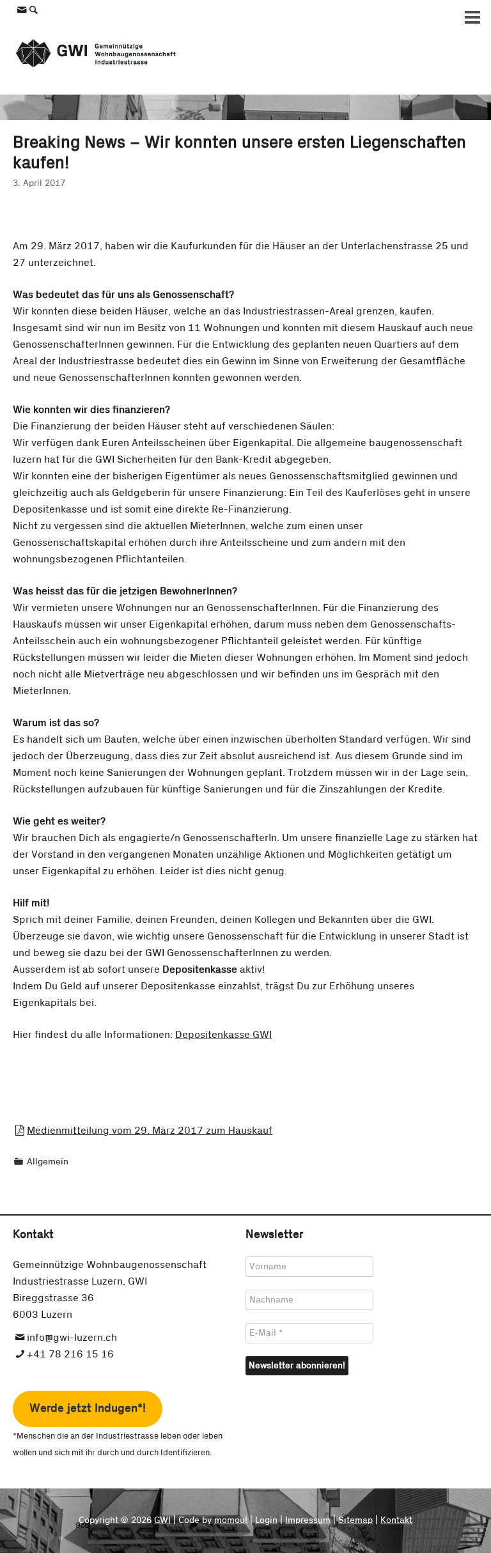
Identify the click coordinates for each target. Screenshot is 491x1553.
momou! (230, 1520)
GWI (162, 1520)
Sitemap (355, 1520)
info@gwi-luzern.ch (72, 1337)
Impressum (308, 1520)
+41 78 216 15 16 (70, 1354)
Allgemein (47, 1162)
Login (266, 1520)
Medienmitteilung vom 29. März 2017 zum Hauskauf (149, 1130)
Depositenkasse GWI (223, 1034)
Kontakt (396, 1520)
